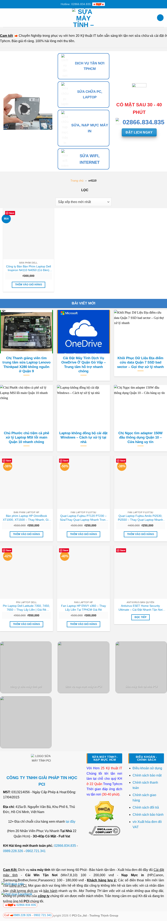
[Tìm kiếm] (160, 17)
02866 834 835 (26, 904)
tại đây (70, 821)
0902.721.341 (36, 851)
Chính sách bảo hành (148, 814)
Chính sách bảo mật (147, 775)
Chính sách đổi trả (146, 807)
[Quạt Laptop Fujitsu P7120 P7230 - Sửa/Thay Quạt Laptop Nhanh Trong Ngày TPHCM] (83, 482)
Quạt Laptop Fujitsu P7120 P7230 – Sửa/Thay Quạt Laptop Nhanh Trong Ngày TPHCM (83, 518)
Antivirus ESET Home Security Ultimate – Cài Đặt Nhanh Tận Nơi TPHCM (141, 607)
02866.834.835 (65, 845)
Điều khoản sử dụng (147, 768)
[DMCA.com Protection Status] (104, 811)
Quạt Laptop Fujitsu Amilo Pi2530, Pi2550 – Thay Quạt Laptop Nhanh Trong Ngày (140, 518)
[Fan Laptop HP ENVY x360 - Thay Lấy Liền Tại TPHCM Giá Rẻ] (83, 572)
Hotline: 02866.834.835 (76, 4)
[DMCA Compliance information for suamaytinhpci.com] (104, 830)
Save (11, 212)
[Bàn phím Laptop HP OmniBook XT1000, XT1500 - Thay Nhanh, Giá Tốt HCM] (26, 482)
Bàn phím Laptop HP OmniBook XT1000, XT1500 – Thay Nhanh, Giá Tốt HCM (26, 518)
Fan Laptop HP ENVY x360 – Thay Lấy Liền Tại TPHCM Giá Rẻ (83, 607)
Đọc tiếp (141, 617)
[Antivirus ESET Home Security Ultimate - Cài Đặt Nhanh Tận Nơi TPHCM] (140, 572)
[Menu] (5, 18)
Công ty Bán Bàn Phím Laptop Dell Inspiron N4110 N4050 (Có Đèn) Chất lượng (28, 268)
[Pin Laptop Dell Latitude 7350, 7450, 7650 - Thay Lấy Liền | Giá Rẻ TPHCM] (26, 572)
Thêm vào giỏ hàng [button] (28, 284)
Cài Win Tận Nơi (41, 875)
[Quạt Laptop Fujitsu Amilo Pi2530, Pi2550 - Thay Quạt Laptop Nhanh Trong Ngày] (140, 482)
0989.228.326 (13, 851)
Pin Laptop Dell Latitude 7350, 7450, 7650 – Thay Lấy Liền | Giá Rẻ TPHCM (26, 607)
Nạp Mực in (132, 875)
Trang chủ (77, 180)
